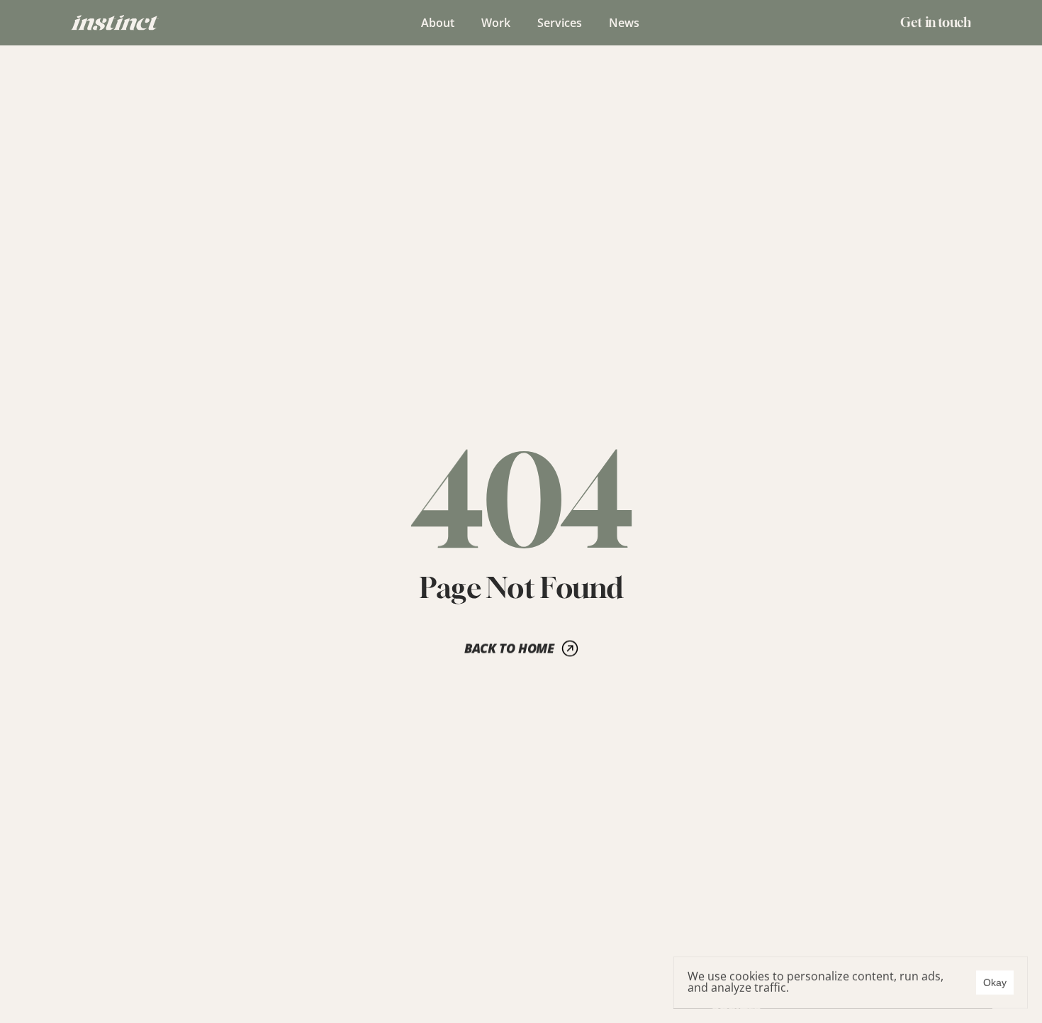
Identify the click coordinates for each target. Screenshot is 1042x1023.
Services (559, 23)
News (624, 23)
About (437, 23)
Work (495, 23)
